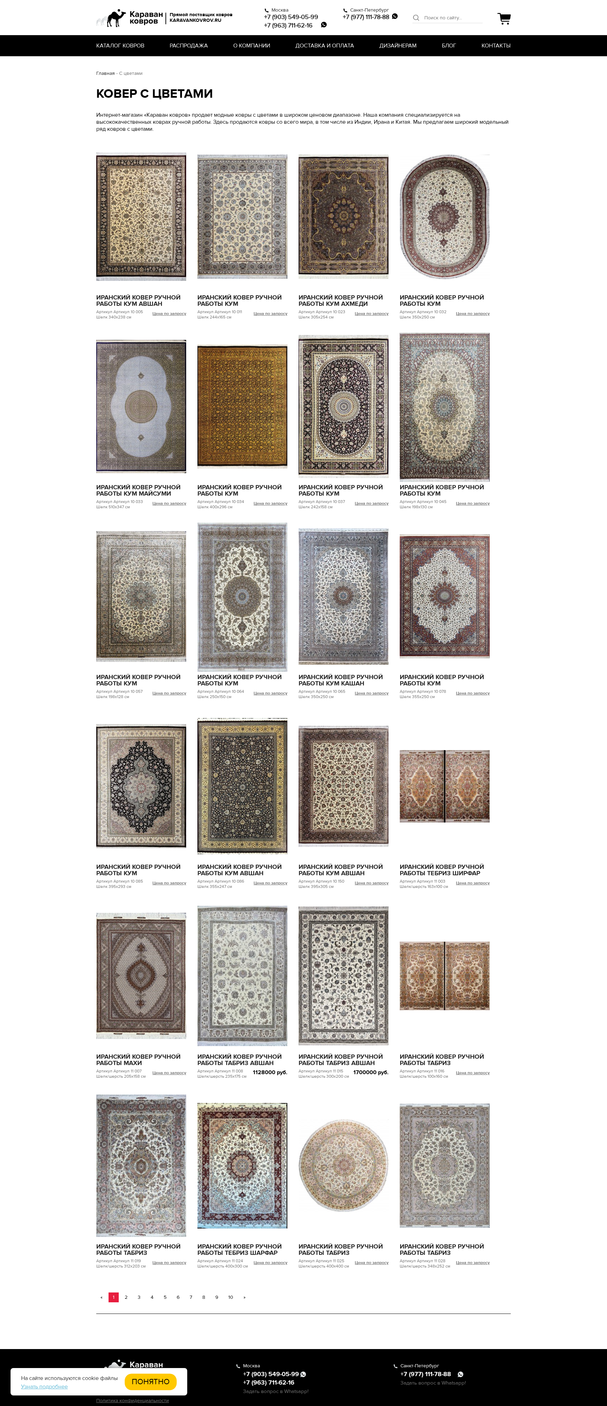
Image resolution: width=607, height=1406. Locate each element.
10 (230, 1297)
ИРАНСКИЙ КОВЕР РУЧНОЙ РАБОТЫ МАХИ (138, 1060)
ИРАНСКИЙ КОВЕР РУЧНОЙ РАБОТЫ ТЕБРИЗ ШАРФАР (239, 1250)
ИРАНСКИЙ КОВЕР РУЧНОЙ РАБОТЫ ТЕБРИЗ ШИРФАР (442, 870)
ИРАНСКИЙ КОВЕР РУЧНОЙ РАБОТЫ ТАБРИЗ (442, 1060)
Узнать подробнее (44, 1386)
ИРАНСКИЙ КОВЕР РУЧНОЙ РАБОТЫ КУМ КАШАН (341, 680)
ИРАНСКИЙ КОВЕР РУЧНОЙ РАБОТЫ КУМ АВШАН (138, 301)
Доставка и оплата (324, 45)
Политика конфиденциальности (132, 1401)
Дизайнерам (398, 45)
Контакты (496, 45)
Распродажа (189, 45)
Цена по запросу (169, 313)
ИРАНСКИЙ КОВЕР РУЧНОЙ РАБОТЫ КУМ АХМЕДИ (341, 301)
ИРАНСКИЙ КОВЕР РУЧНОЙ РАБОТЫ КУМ (239, 301)
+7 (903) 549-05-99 (291, 17)
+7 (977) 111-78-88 (366, 17)
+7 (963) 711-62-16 (288, 25)
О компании (251, 45)
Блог (449, 45)
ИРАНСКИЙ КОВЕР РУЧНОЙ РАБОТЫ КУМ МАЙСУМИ (138, 490)
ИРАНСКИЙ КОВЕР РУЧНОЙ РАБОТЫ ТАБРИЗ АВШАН (239, 1060)
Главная (105, 73)
